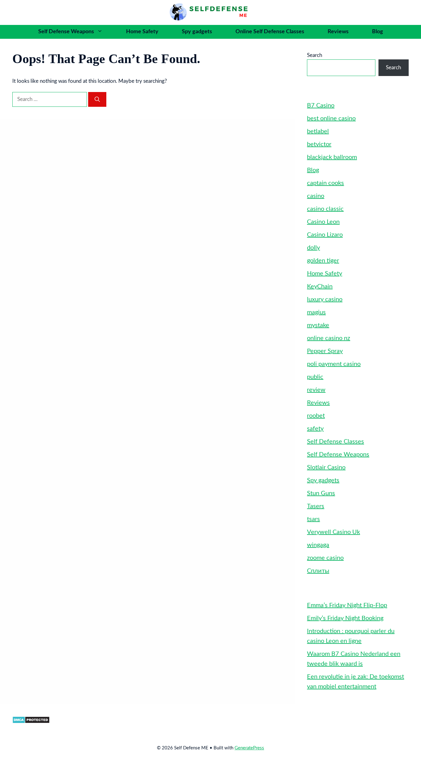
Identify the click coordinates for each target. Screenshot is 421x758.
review (316, 390)
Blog (377, 31)
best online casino (331, 118)
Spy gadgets (197, 31)
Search (314, 55)
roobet (316, 416)
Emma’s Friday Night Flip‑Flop (347, 605)
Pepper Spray (325, 351)
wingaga (318, 545)
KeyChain (320, 286)
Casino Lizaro (325, 235)
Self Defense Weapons (66, 31)
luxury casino (324, 299)
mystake (318, 325)
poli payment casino (334, 364)
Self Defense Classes (335, 442)
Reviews (338, 31)
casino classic (325, 209)
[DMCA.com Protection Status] (31, 721)
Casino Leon (323, 222)
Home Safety (142, 31)
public (315, 377)
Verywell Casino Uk (333, 532)
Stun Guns (321, 493)
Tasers (315, 506)
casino (315, 196)
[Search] (97, 99)
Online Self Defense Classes (269, 31)
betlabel (318, 131)
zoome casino (325, 558)
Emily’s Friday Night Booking (345, 618)
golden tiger (323, 261)
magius (316, 312)
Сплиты (318, 571)
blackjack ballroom (332, 157)
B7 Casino (320, 105)
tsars (313, 519)
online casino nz (328, 338)
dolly (313, 248)
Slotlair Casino (326, 467)
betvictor (319, 144)
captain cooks (325, 183)
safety (315, 429)
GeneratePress (249, 748)
